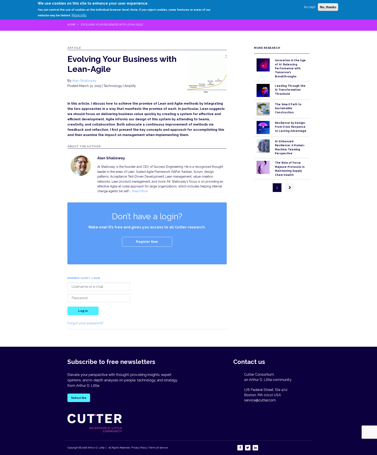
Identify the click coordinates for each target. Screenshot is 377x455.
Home (71, 24)
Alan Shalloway (84, 81)
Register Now (147, 241)
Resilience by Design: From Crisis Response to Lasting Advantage (290, 126)
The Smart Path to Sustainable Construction (288, 108)
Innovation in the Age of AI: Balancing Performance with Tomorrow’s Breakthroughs (290, 68)
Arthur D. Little (96, 447)
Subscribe (78, 397)
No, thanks (328, 7)
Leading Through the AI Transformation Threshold (290, 89)
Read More (140, 191)
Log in (83, 310)
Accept (309, 7)
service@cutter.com (260, 400)
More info (79, 15)
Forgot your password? (85, 323)
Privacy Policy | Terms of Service (149, 447)
